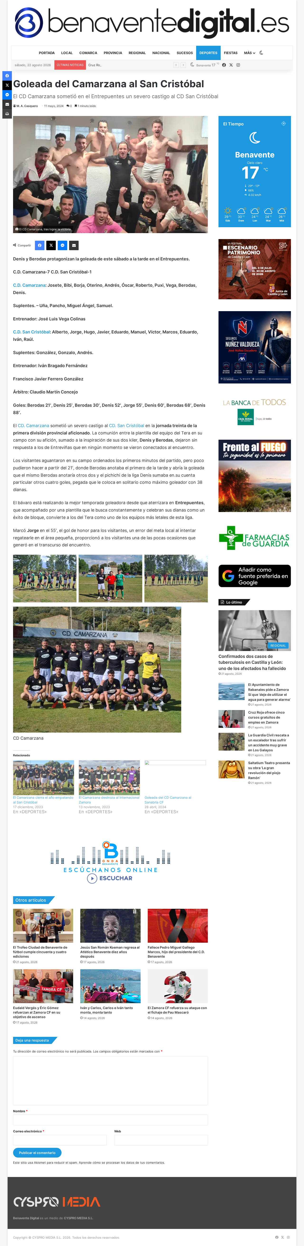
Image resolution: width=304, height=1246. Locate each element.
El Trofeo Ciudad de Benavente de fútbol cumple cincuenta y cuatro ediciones (40, 951)
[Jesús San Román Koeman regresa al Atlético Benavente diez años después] (110, 926)
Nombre (20, 1111)
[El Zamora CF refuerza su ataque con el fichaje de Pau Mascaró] (178, 986)
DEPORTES (208, 53)
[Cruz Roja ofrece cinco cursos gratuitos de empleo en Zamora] (231, 719)
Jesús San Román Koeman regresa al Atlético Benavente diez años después (110, 951)
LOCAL (67, 53)
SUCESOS (185, 53)
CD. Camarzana (34, 425)
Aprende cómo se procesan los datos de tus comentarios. (122, 1162)
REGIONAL (137, 53)
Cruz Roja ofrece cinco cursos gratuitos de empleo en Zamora (134, 65)
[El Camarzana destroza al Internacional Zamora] (109, 777)
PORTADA (47, 53)
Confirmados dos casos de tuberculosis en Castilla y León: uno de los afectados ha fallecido (252, 662)
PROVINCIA (113, 53)
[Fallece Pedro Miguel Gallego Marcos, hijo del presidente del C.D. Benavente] (178, 926)
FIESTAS (231, 53)
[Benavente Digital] (152, 22)
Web (117, 1131)
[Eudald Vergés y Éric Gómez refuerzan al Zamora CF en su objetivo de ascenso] (43, 986)
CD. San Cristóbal (126, 425)
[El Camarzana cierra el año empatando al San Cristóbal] (43, 777)
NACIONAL (161, 53)
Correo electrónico (28, 1131)
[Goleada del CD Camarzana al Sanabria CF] (175, 777)
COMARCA (88, 53)
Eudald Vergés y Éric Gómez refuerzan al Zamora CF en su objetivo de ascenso (36, 1012)
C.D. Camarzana (29, 285)
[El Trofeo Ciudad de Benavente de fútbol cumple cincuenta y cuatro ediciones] (43, 926)
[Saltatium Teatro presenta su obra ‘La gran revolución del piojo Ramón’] (231, 769)
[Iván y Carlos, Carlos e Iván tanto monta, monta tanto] (110, 986)
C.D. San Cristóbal (31, 331)
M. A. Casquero (27, 106)
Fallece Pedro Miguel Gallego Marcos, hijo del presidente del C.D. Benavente (176, 951)
